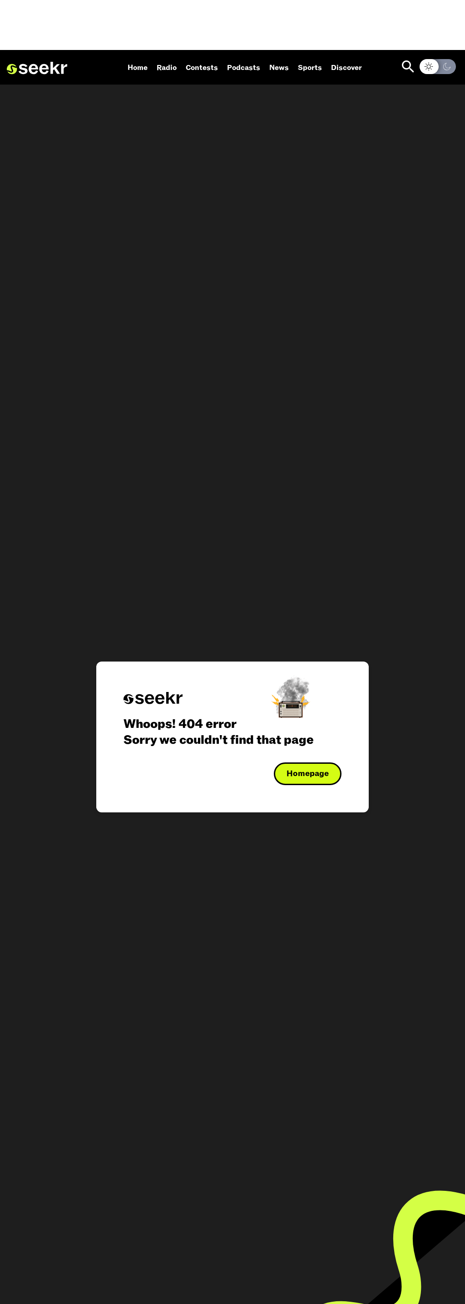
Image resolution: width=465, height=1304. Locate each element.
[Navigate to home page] (37, 68)
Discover (346, 68)
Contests (202, 68)
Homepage (308, 773)
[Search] (408, 66)
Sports (310, 68)
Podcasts (243, 68)
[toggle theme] (438, 66)
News (279, 68)
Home (138, 68)
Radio (167, 68)
